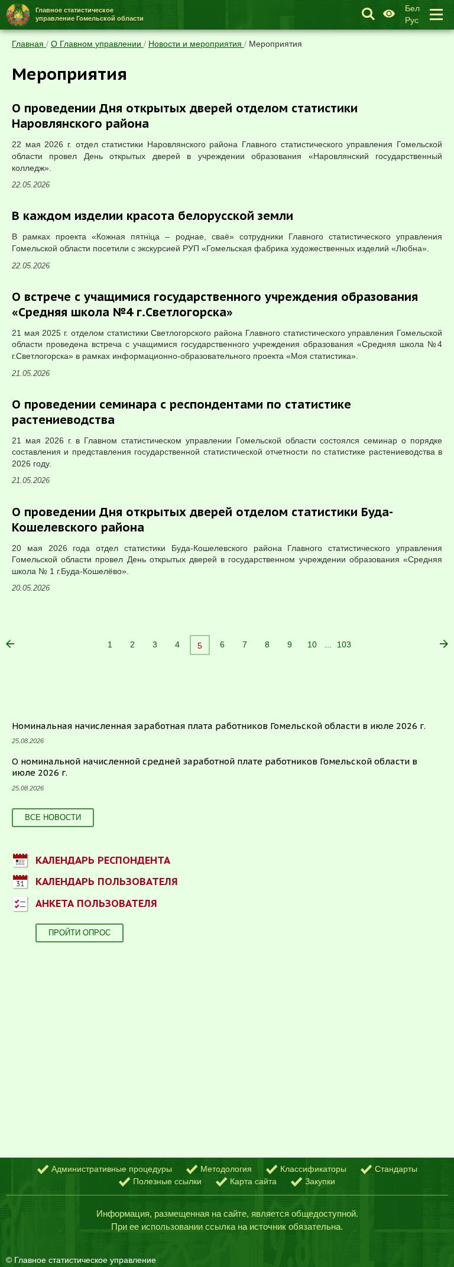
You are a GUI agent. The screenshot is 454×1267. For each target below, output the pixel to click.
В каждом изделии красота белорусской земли (152, 215)
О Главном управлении (97, 43)
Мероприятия (275, 43)
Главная (29, 43)
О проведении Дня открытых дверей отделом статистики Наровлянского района (185, 116)
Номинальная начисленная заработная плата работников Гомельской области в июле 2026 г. (219, 725)
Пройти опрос (79, 932)
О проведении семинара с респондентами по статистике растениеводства (181, 412)
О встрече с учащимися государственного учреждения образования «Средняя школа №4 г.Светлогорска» (215, 304)
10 (312, 644)
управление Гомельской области (89, 14)
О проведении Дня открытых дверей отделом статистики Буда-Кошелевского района (202, 519)
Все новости (53, 817)
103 (344, 644)
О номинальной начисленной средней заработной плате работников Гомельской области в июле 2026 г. (214, 767)
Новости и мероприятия (196, 43)
